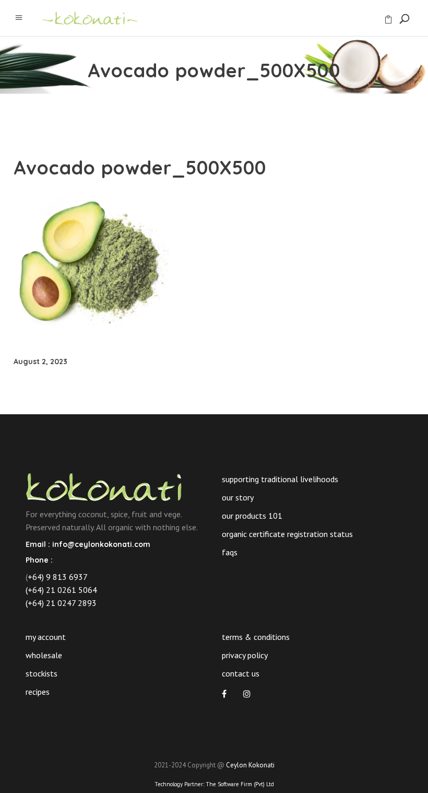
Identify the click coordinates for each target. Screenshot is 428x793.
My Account (46, 637)
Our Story (238, 497)
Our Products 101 (252, 515)
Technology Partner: (214, 784)
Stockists (41, 673)
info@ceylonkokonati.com (101, 544)
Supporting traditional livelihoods (280, 479)
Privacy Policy (245, 655)
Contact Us (240, 673)
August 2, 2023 (40, 361)
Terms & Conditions (256, 637)
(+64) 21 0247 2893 (61, 603)
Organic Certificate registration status (287, 534)
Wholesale (44, 655)
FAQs (229, 552)
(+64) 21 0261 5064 (61, 590)
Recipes (38, 691)
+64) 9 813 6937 (58, 577)
